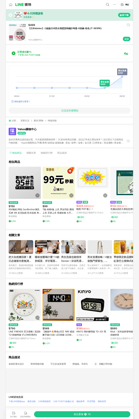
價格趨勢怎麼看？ (22, 101)
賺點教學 (80, 401)
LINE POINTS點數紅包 (63, 401)
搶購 (126, 39)
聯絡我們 (102, 401)
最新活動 (31, 401)
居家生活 (25, 120)
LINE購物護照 (44, 401)
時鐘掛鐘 (52, 120)
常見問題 (91, 401)
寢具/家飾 (38, 120)
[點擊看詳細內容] (25, 183)
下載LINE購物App (17, 401)
